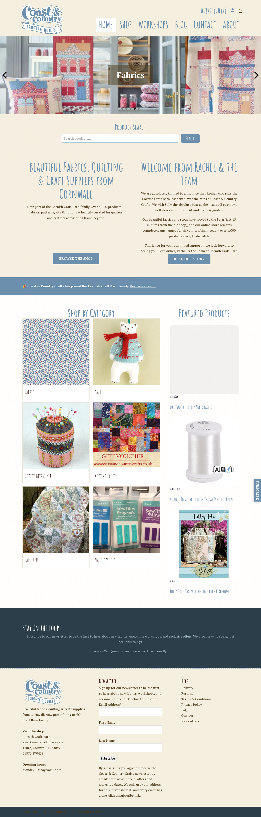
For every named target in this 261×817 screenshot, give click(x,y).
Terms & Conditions (196, 699)
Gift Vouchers (106, 476)
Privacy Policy (191, 704)
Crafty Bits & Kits (39, 476)
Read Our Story (189, 259)
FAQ (184, 710)
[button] (241, 11)
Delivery (187, 688)
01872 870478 (32, 753)
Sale (98, 392)
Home (106, 25)
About (231, 25)
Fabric (29, 392)
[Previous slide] (5, 75)
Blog (181, 25)
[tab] (122, 109)
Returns (187, 693)
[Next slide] (256, 75)
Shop (125, 25)
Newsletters (190, 721)
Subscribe (257, 490)
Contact (205, 25)
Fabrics (130, 75)
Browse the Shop (76, 258)
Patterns (31, 559)
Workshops (153, 25)
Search (190, 138)
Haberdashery (105, 559)
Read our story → (143, 286)
